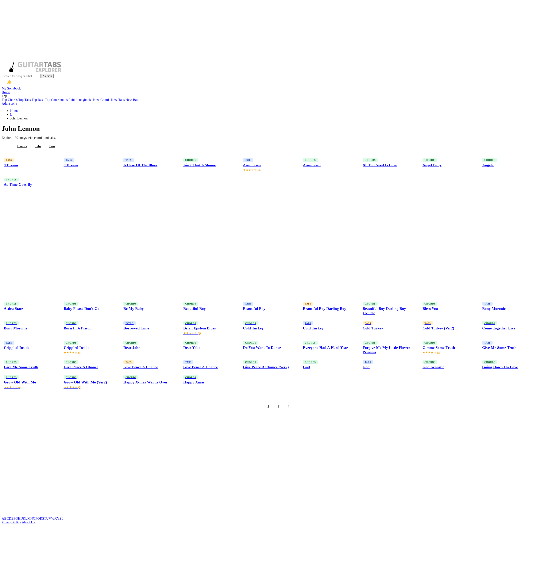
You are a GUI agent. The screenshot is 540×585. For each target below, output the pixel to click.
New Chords (101, 100)
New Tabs (118, 100)
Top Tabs (24, 100)
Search (47, 76)
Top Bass (38, 100)
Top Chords (10, 100)
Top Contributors (56, 100)
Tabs (38, 146)
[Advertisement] (128, 31)
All (7, 146)
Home (6, 92)
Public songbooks (80, 100)
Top (4, 96)
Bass (52, 146)
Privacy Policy (11, 522)
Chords (22, 146)
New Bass (132, 100)
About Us (28, 522)
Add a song (9, 103)
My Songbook (11, 88)
